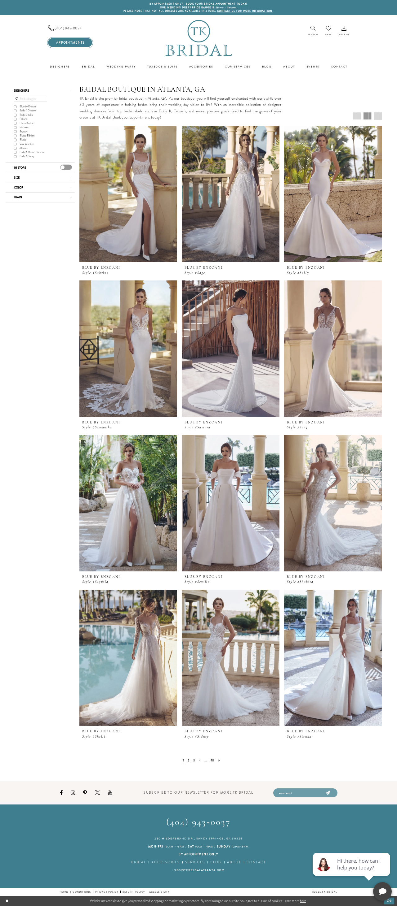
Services (195, 862)
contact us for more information (245, 11)
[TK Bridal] (198, 38)
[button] (344, 31)
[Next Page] (218, 760)
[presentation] (66, 167)
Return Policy (134, 892)
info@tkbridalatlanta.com (198, 870)
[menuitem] (70, 28)
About (234, 862)
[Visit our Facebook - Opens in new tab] (61, 793)
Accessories (165, 862)
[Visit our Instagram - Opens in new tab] (72, 793)
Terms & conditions (75, 892)
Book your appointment (131, 117)
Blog (215, 862)
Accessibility (159, 892)
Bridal (138, 862)
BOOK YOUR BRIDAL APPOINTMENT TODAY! (217, 4)
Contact (256, 862)
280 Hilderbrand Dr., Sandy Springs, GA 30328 (198, 838)
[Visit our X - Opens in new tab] (97, 793)
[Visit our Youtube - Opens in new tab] (110, 793)
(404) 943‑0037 (198, 822)
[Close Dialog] (7, 901)
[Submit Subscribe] (327, 793)
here (303, 900)
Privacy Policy (106, 892)
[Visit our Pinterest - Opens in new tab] (85, 793)
